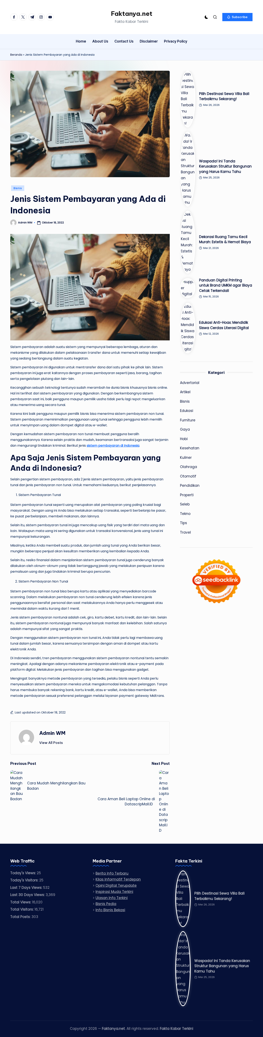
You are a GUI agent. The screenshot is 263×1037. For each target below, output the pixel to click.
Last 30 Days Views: (28, 894)
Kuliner (186, 457)
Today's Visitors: (24, 880)
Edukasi (186, 410)
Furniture (187, 420)
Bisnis (18, 188)
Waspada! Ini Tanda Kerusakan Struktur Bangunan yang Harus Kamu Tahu (225, 166)
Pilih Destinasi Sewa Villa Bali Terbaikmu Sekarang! (224, 96)
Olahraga (188, 466)
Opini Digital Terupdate (116, 885)
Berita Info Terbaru (112, 873)
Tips (183, 522)
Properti (187, 494)
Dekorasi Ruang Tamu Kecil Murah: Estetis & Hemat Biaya (225, 239)
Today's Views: (23, 873)
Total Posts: (20, 916)
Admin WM (52, 733)
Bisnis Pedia (106, 903)
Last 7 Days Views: (26, 887)
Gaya (185, 429)
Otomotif (188, 476)
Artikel (185, 392)
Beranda (16, 55)
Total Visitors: (22, 909)
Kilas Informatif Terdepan (118, 879)
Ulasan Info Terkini (112, 897)
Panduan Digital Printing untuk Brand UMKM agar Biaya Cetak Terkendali (225, 285)
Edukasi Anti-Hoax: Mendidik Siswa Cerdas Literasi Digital (224, 325)
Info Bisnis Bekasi (110, 910)
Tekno (185, 513)
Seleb (185, 504)
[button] (237, 17)
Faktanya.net (131, 13)
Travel (185, 532)
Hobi (184, 438)
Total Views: (21, 902)
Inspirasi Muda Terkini (114, 891)
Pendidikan (190, 485)
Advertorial (189, 382)
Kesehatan (189, 448)
